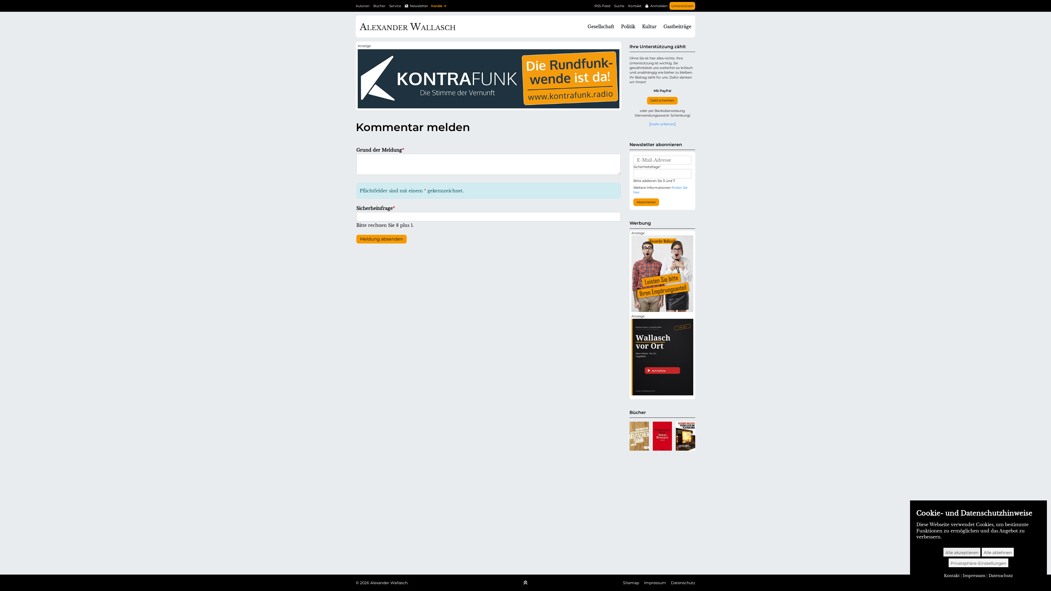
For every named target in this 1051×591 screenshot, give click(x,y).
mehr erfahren (662, 124)
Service (395, 6)
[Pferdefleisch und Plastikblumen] (685, 436)
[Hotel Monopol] (662, 436)
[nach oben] (525, 583)
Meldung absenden (381, 239)
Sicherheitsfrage (375, 208)
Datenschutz (683, 582)
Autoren (362, 6)
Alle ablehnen (998, 552)
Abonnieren (646, 202)
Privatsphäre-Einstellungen (978, 563)
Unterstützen (682, 6)
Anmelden (659, 6)
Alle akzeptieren (961, 552)
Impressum (655, 582)
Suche (619, 6)
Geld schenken (662, 100)
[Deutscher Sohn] (639, 436)
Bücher (379, 6)
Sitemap (631, 582)
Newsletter (419, 6)
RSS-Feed (602, 6)
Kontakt (635, 6)
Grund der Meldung (380, 150)
